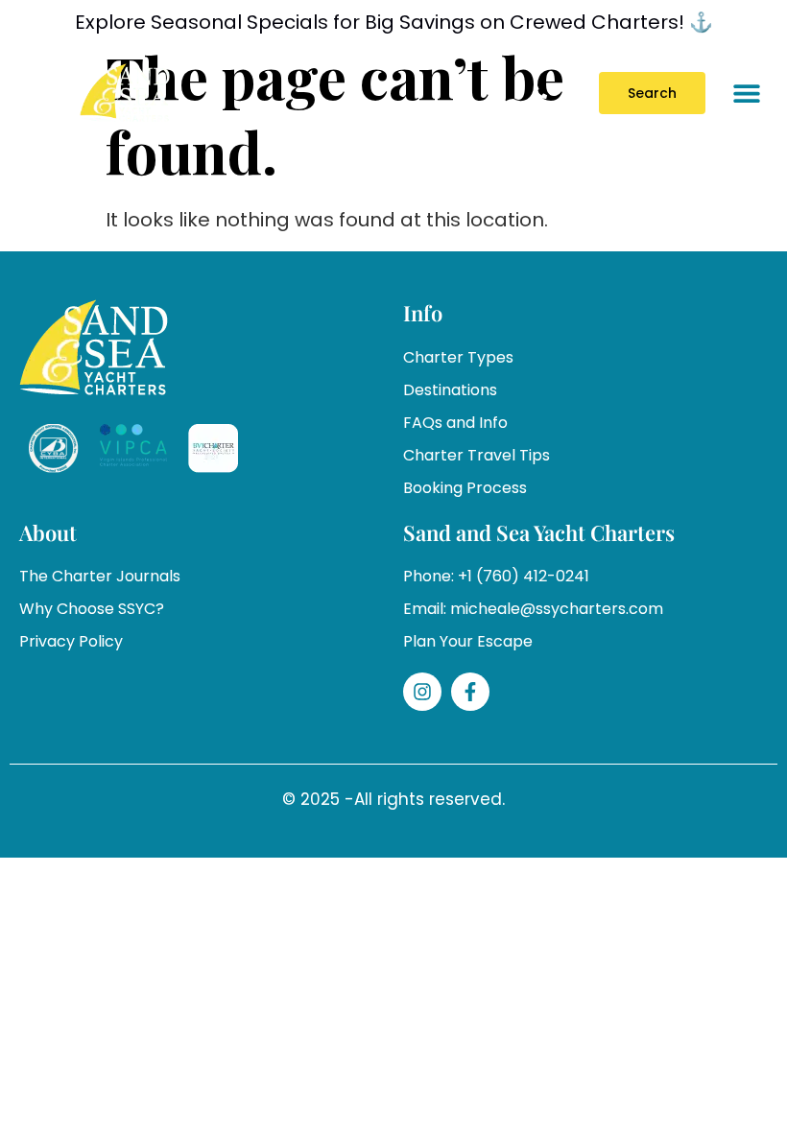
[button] (746, 92)
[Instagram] (422, 691)
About (48, 532)
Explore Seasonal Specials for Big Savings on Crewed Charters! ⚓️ (394, 22)
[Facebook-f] (470, 691)
